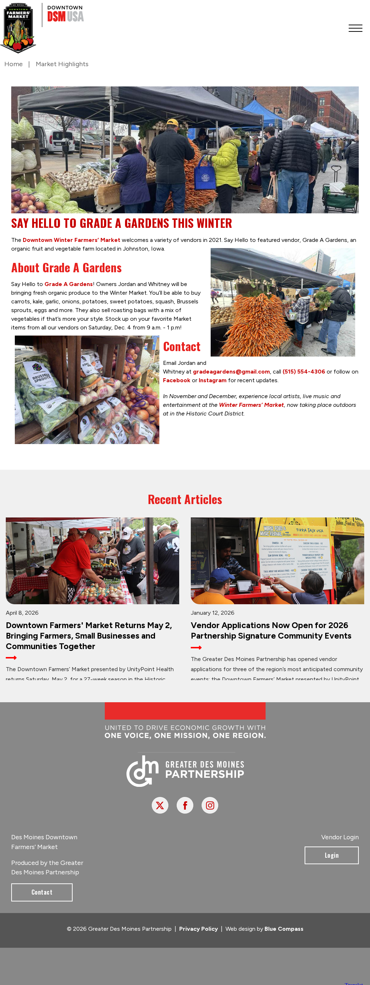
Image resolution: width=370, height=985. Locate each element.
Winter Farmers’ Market (251, 404)
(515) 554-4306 (304, 371)
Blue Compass (284, 928)
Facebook (176, 380)
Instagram (213, 380)
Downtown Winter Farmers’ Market (71, 239)
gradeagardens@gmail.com (231, 371)
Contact (42, 892)
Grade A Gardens (68, 284)
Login (332, 855)
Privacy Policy (198, 928)
